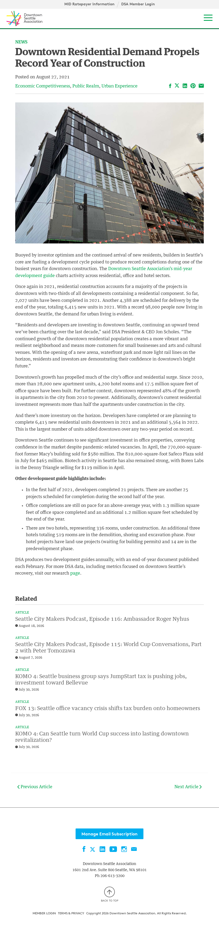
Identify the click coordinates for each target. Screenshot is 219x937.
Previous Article (35, 787)
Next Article (187, 787)
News (21, 42)
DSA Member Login (138, 4)
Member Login (44, 913)
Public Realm (85, 86)
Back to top (109, 900)
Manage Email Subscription (109, 833)
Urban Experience (119, 86)
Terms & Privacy (71, 913)
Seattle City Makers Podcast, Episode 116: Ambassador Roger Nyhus (102, 619)
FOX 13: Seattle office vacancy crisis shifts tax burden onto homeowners (107, 708)
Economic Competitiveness (42, 86)
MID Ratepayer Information (89, 4)
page (74, 573)
